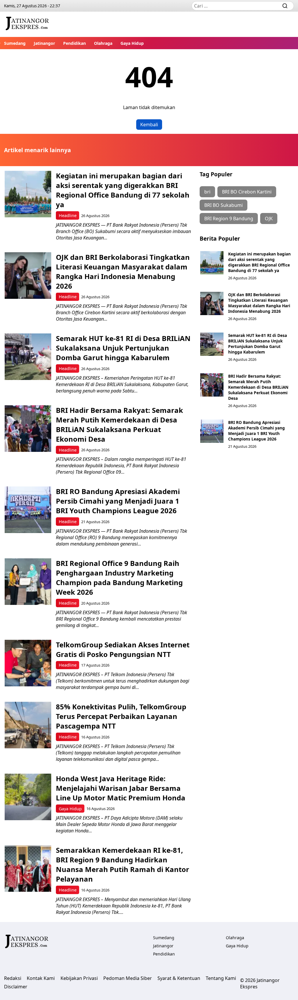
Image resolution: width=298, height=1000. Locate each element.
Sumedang (15, 43)
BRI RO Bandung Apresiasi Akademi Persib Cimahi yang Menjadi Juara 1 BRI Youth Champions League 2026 (118, 500)
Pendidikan (74, 43)
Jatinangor (44, 43)
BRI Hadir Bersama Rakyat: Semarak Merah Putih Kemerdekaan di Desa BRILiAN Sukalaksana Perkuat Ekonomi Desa (119, 424)
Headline (68, 215)
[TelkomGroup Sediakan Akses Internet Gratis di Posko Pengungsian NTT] (28, 663)
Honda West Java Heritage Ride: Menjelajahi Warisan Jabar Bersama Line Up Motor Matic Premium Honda (120, 788)
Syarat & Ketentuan (178, 978)
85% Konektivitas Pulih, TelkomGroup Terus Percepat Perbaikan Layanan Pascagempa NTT (121, 716)
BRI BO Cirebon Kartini (247, 192)
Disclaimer (15, 986)
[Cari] (285, 5)
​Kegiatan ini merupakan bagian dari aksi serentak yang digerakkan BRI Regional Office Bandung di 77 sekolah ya (122, 190)
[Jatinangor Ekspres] (27, 24)
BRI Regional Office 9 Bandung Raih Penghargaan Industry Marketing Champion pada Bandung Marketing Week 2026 (119, 577)
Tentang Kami (221, 978)
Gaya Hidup (132, 43)
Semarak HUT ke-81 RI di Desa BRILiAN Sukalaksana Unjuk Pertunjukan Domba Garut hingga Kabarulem (123, 347)
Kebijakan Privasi (79, 978)
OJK (269, 218)
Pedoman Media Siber (127, 978)
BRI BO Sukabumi (223, 205)
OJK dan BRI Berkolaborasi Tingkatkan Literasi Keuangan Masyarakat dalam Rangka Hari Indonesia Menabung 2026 (123, 271)
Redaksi (12, 978)
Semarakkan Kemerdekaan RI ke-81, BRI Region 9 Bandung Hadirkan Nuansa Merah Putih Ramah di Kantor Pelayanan (122, 864)
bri (207, 192)
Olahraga (103, 43)
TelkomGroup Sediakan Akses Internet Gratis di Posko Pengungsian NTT (122, 649)
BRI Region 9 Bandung (228, 218)
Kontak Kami (41, 978)
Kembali (149, 124)
